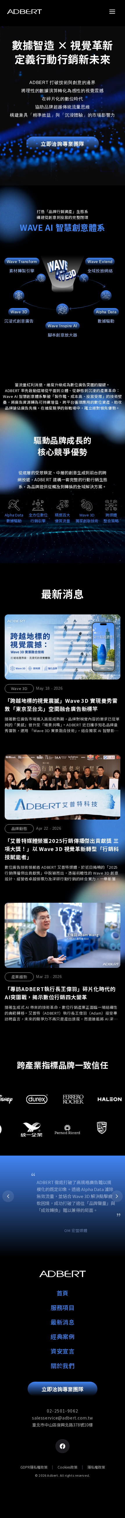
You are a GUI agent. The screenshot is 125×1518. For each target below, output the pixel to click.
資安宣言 (62, 1351)
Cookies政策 (67, 1467)
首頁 (63, 1293)
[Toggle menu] (112, 11)
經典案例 (62, 1336)
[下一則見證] (117, 1196)
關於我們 (62, 1365)
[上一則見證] (8, 1196)
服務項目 (62, 1307)
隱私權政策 (96, 1467)
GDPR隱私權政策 (33, 1467)
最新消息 (62, 1322)
